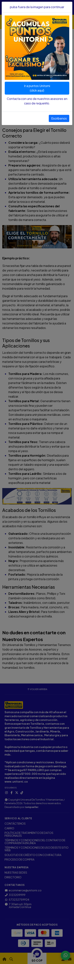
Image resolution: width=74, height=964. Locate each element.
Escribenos (59, 118)
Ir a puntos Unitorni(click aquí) (37, 88)
